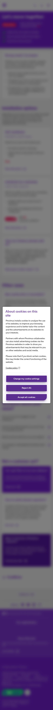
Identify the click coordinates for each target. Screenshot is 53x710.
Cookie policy (12, 368)
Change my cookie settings (26, 379)
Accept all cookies (26, 397)
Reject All (26, 388)
